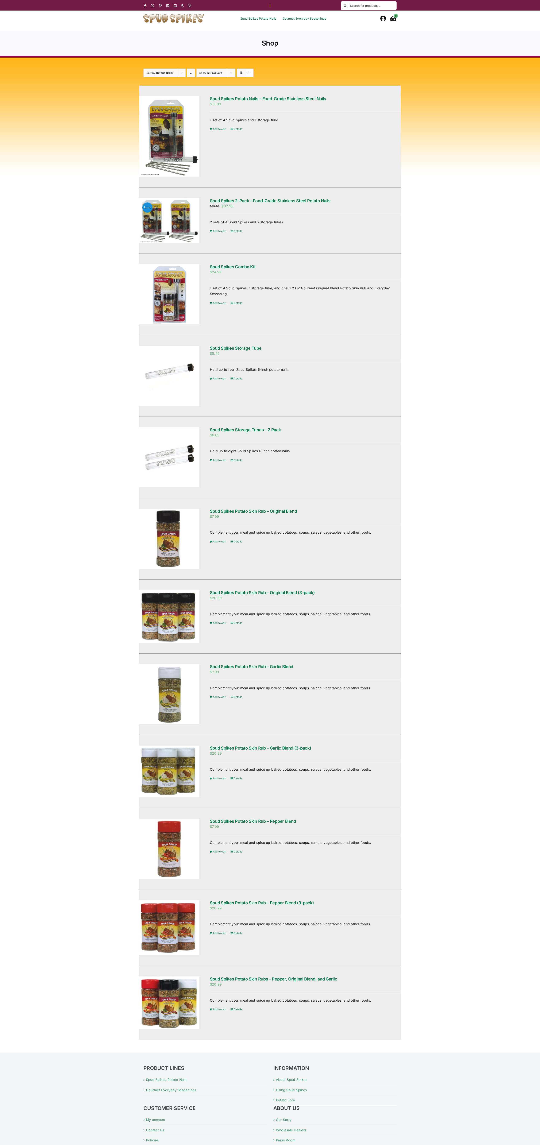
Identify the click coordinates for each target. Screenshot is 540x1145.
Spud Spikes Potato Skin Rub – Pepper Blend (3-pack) (262, 902)
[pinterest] (160, 5)
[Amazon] (182, 5)
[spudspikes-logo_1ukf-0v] (173, 15)
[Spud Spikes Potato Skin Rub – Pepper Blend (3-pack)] (169, 927)
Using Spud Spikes (291, 1090)
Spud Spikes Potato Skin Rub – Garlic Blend (251, 666)
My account (155, 1120)
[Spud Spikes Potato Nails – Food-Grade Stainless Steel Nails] (169, 136)
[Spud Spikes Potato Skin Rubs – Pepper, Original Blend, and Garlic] (169, 1002)
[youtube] (175, 5)
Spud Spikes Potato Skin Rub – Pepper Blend (253, 821)
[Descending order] (191, 73)
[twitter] (152, 5)
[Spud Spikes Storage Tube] (169, 376)
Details (238, 129)
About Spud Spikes (291, 1080)
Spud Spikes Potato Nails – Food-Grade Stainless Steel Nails (268, 98)
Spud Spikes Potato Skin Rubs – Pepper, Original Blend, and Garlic (273, 979)
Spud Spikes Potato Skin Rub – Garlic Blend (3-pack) (260, 748)
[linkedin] (167, 5)
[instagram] (189, 5)
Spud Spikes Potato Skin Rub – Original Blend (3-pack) (262, 592)
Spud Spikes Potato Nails (166, 1080)
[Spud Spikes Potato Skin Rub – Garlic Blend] (169, 694)
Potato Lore (285, 1100)
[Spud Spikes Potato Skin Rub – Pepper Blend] (169, 849)
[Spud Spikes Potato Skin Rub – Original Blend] (169, 539)
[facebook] (145, 5)
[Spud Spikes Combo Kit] (169, 294)
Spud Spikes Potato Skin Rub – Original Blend (253, 511)
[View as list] (249, 73)
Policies (152, 1140)
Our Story (284, 1120)
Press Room (285, 1140)
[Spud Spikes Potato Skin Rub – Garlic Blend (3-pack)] (169, 771)
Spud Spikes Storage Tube (236, 348)
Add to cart (220, 129)
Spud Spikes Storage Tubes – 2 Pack (245, 429)
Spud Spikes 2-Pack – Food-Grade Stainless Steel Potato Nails (270, 200)
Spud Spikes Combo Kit (233, 266)
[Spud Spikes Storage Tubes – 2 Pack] (169, 457)
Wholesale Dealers (291, 1130)
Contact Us (155, 1130)
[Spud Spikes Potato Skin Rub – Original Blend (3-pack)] (169, 616)
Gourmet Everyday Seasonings (171, 1090)
